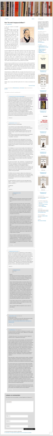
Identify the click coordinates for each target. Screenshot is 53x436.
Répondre (10, 117)
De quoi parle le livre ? (43, 70)
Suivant (33, 18)
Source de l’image (32, 85)
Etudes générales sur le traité (43, 46)
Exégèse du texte (41, 50)
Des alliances (44, 206)
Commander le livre (43, 71)
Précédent (6, 18)
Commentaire (9, 402)
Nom (7, 415)
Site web (8, 426)
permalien (6, 88)
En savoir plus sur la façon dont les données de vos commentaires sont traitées (18, 432)
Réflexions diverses (16, 87)
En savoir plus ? (43, 198)
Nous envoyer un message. (42, 220)
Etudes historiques (42, 49)
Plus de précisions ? (41, 29)
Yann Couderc (22, 87)
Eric (17, 251)
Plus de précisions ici (41, 42)
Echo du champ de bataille (20, 96)
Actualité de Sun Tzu (42, 45)
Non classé (40, 51)
